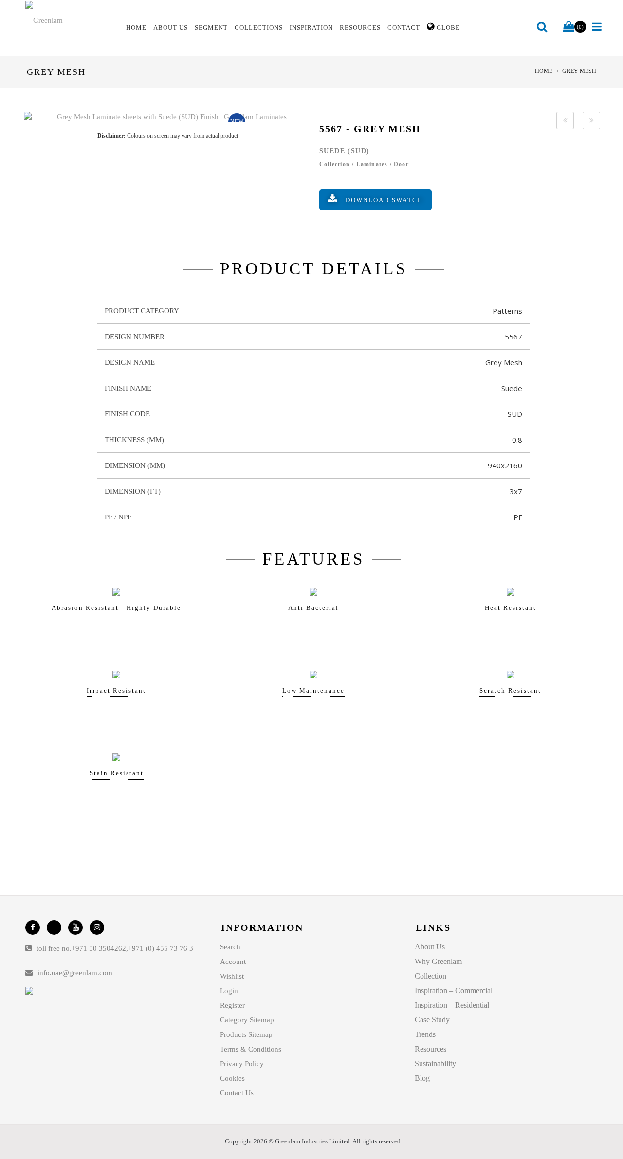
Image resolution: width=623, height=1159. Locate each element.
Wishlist (232, 976)
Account (233, 961)
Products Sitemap (246, 1034)
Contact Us (237, 1093)
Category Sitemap (247, 1020)
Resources (430, 1049)
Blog (422, 1078)
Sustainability (435, 1063)
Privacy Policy (242, 1064)
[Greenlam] (70, 20)
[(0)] (568, 27)
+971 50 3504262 (99, 948)
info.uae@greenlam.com (74, 973)
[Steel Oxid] (565, 120)
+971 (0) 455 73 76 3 (160, 948)
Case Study (432, 1020)
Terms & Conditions (250, 1049)
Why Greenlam (438, 961)
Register (232, 1005)
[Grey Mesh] (168, 117)
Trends (425, 1034)
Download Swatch (384, 200)
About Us (430, 947)
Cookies (232, 1078)
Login (229, 991)
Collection (430, 976)
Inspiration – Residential (452, 1005)
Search (230, 947)
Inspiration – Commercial (454, 990)
